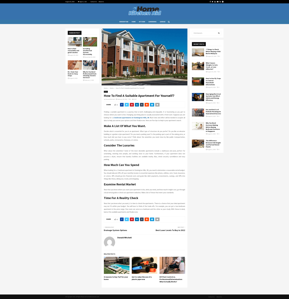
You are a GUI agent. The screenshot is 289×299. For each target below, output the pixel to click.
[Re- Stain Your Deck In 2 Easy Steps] (75, 65)
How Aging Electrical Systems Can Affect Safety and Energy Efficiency (213, 97)
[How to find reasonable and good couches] (75, 41)
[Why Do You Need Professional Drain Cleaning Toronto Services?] (90, 65)
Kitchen (142, 22)
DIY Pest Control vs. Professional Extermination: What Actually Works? (171, 279)
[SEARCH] (218, 33)
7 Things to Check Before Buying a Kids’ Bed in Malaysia (213, 51)
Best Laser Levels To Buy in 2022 (170, 230)
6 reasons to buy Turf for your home (116, 278)
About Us (101, 1)
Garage (162, 22)
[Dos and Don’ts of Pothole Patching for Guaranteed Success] (198, 113)
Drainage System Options (115, 230)
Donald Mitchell (110, 99)
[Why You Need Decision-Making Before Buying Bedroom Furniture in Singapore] (198, 126)
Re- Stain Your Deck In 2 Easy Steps (73, 74)
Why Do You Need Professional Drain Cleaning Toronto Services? (89, 75)
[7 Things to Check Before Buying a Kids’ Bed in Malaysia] (198, 52)
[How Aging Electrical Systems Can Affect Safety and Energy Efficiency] (198, 97)
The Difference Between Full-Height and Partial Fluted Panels (213, 144)
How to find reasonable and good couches (73, 50)
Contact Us (93, 1)
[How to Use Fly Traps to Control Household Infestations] (198, 81)
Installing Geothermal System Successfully (87, 51)
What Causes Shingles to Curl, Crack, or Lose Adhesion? (212, 66)
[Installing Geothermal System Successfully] (90, 41)
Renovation (123, 22)
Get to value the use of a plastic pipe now (142, 278)
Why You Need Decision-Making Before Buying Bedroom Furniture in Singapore (213, 127)
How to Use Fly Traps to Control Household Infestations (213, 81)
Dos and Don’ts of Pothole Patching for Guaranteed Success (213, 112)
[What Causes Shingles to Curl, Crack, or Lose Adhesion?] (198, 66)
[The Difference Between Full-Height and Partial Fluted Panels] (198, 144)
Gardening (152, 22)
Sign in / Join (83, 1)
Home (134, 22)
